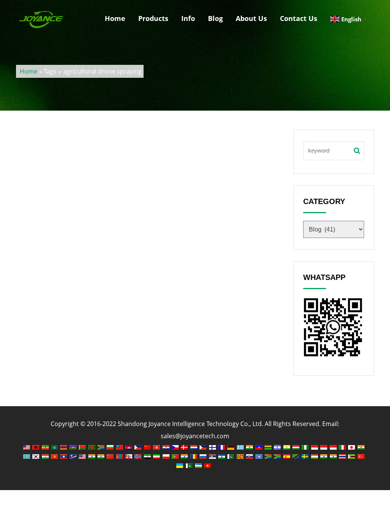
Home (115, 18)
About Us (251, 18)
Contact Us (298, 18)
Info (188, 18)
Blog (215, 18)
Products (153, 18)
